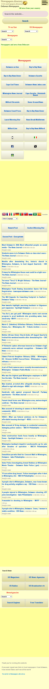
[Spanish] (39, 214)
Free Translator (36, 602)
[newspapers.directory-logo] (14, 3)
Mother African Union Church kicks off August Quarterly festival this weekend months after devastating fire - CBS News (24, 337)
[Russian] (31, 214)
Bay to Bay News (35, 67)
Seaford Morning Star (35, 228)
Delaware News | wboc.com (35, 85)
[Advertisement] (24, 52)
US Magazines (13, 577)
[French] (8, 214)
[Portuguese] (22, 214)
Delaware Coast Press (12, 111)
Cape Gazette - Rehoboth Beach (35, 94)
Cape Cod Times (12, 85)
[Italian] (13, 214)
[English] (4, 214)
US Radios (13, 586)
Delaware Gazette (35, 76)
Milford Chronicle (12, 102)
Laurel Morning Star (12, 120)
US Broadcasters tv (37, 586)
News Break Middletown (35, 120)
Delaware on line (12, 67)
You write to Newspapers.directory (13, 674)
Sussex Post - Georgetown (13, 237)
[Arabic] (35, 214)
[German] (17, 214)
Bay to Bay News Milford (35, 128)
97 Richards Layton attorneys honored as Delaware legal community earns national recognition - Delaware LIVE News (24, 348)
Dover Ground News (35, 102)
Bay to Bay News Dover (12, 76)
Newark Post (13, 228)
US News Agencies (37, 577)
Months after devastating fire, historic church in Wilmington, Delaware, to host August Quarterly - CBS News (24, 264)
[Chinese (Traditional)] (26, 214)
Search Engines (13, 602)
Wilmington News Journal (12, 93)
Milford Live (12, 128)
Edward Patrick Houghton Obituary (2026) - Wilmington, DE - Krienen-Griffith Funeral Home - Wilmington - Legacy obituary (24, 359)
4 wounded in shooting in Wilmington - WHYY (20, 501)
